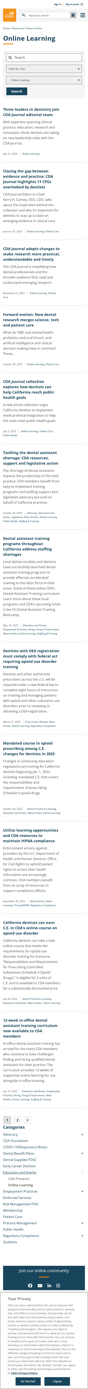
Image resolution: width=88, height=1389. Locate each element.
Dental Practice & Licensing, (42, 809)
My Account (73, 4)
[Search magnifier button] (23, 15)
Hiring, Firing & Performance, (44, 629)
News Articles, (31, 517)
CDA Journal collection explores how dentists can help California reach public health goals (28, 389)
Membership (13, 1210)
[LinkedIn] (49, 1286)
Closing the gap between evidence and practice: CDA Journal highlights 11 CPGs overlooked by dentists (28, 179)
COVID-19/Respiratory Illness (25, 1147)
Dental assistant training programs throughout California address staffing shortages (27, 546)
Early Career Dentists (19, 1166)
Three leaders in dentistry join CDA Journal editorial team (31, 112)
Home (6, 28)
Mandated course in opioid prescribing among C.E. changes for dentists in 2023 (29, 748)
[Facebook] (30, 1286)
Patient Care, (46, 431)
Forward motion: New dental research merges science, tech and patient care (31, 320)
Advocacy (10, 1134)
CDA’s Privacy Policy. (24, 1373)
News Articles (34, 28)
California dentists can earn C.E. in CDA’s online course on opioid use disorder (30, 928)
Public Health (10, 435)
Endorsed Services (17, 1198)
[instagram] (58, 1286)
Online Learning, (36, 231)
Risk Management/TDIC (21, 1204)
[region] (44, 1340)
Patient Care (52, 231)
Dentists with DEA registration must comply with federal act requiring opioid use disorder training (31, 658)
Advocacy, (32, 513)
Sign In (57, 4)
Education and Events (19, 1172)
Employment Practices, (15, 629)
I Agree (57, 1381)
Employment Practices (20, 1191)
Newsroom (18, 28)
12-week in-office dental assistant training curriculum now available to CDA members (30, 1028)
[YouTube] (39, 1286)
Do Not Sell (28, 1381)
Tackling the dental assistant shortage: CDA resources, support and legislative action (30, 458)
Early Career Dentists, (37, 722)
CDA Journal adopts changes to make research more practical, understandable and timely (31, 254)
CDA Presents (18, 1179)
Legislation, (17, 517)
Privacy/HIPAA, (22, 905)
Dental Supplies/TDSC (20, 1160)
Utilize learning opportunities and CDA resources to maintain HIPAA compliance (30, 835)
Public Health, (11, 521)
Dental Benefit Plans (18, 1153)
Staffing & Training (29, 521)
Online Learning (30, 153)
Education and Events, (35, 625)
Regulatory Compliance (43, 726)
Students (10, 1242)
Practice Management (20, 1223)
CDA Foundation (15, 1140)
